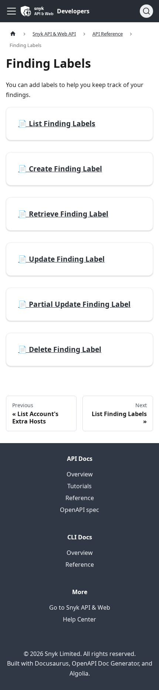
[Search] (146, 11)
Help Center (79, 619)
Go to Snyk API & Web (79, 607)
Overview (80, 474)
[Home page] (13, 34)
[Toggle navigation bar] (11, 11)
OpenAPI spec (79, 510)
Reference (79, 498)
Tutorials (79, 486)
